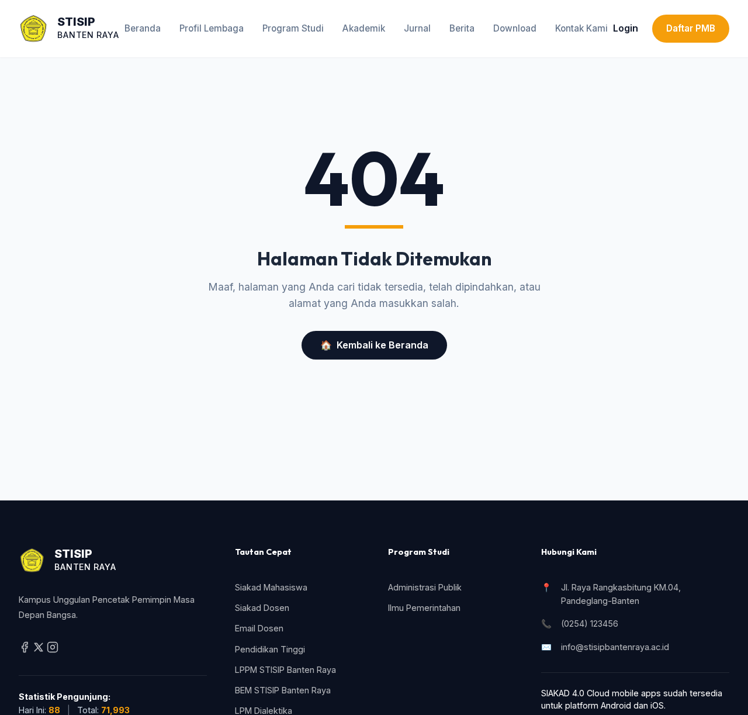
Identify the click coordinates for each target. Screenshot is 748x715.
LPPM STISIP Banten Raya (285, 670)
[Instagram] (52, 650)
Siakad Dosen (262, 608)
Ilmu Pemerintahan (424, 608)
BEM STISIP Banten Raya (283, 690)
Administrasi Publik (425, 587)
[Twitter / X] (40, 650)
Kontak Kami (581, 28)
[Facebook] (26, 650)
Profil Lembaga (211, 28)
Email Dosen (259, 628)
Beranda (142, 28)
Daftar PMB (690, 28)
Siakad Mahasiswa (271, 587)
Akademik (363, 28)
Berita (462, 28)
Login (625, 28)
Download (514, 28)
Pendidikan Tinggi (270, 649)
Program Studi (293, 28)
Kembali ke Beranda (374, 345)
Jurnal (417, 28)
